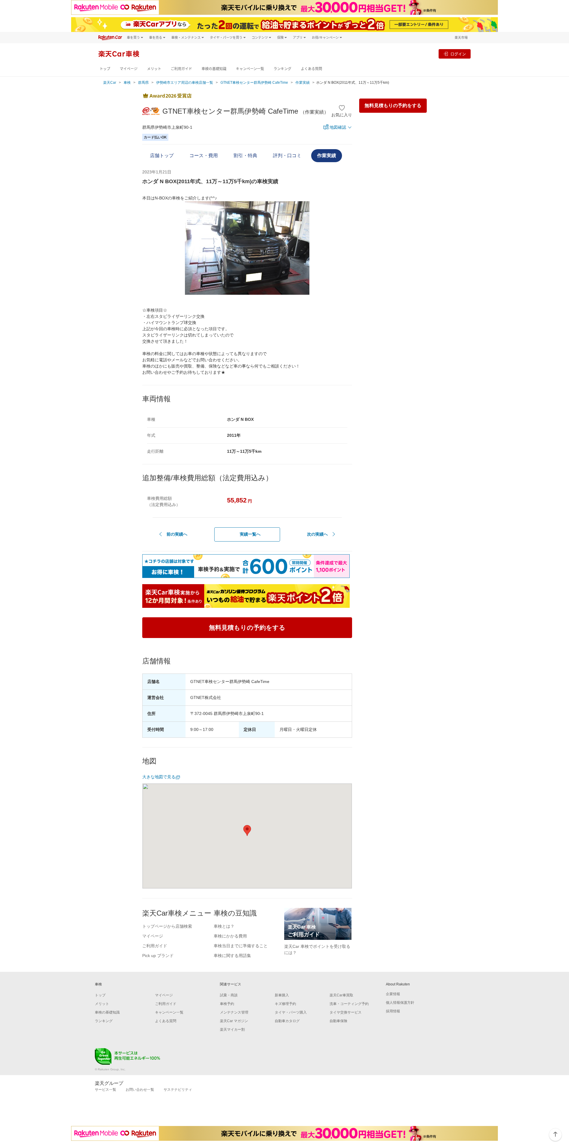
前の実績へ (177, 534)
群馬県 (143, 82)
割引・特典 (245, 155)
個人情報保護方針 (400, 1003)
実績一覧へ (250, 534)
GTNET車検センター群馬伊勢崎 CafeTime (254, 82)
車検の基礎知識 (214, 68)
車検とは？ (224, 926)
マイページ (129, 68)
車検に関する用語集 (232, 955)
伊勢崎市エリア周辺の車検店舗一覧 (184, 82)
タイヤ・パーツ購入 (291, 1012)
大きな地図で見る (158, 776)
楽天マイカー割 (232, 1029)
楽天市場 (461, 37)
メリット (154, 68)
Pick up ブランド (158, 955)
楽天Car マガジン (234, 1021)
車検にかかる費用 (230, 936)
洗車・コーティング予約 (349, 1004)
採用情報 (393, 1011)
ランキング (282, 68)
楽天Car (109, 82)
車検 (127, 82)
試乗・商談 (229, 995)
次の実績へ (317, 534)
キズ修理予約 (285, 1004)
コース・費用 (203, 155)
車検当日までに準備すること (241, 945)
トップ (105, 68)
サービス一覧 (105, 1090)
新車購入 (282, 995)
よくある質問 (311, 68)
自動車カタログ (287, 1021)
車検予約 (227, 1004)
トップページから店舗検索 (167, 926)
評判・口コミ (287, 155)
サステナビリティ (178, 1090)
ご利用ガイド (181, 68)
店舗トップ (162, 155)
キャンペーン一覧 (250, 68)
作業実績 (302, 82)
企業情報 (393, 994)
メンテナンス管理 (234, 1012)
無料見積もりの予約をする (393, 105)
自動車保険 (338, 1021)
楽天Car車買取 (341, 995)
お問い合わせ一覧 (140, 1090)
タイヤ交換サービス (346, 1012)
